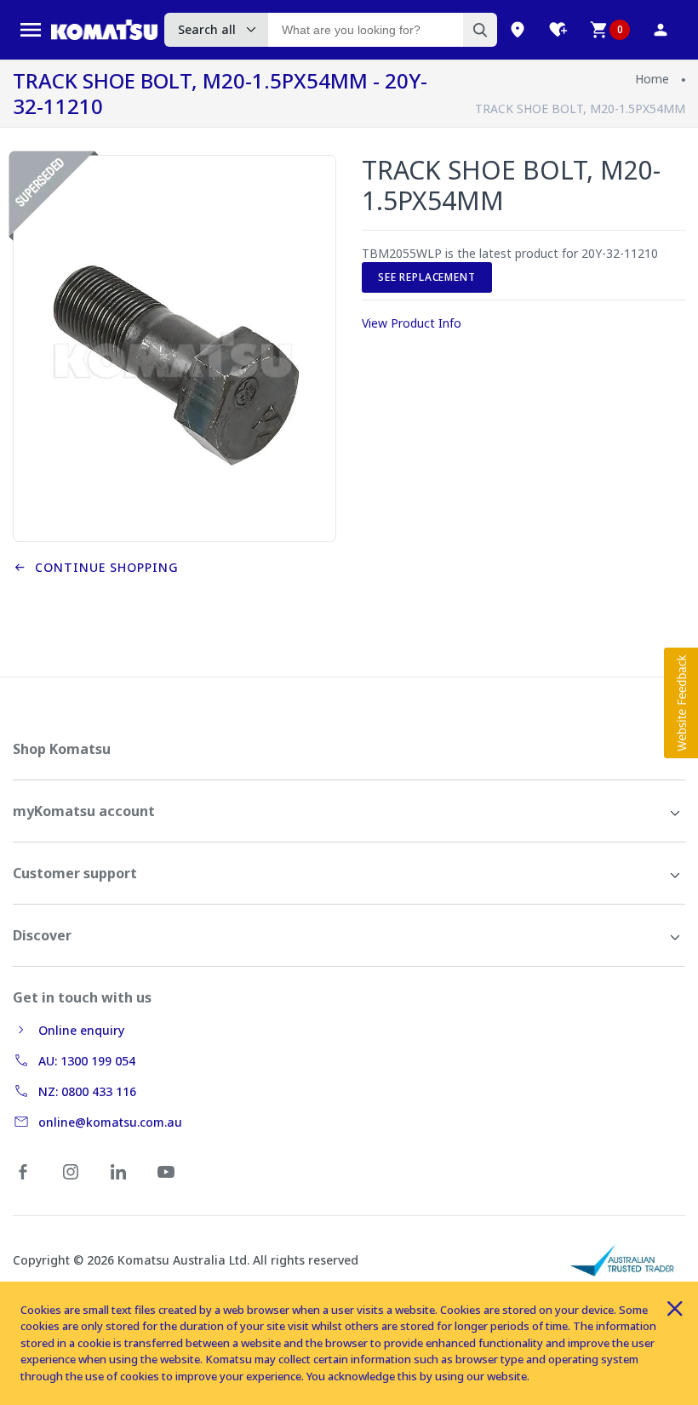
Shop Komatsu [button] (62, 749)
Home (652, 79)
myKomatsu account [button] (84, 811)
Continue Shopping (102, 567)
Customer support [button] (75, 873)
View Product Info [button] (411, 323)
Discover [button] (42, 935)
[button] (681, 703)
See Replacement (427, 277)
